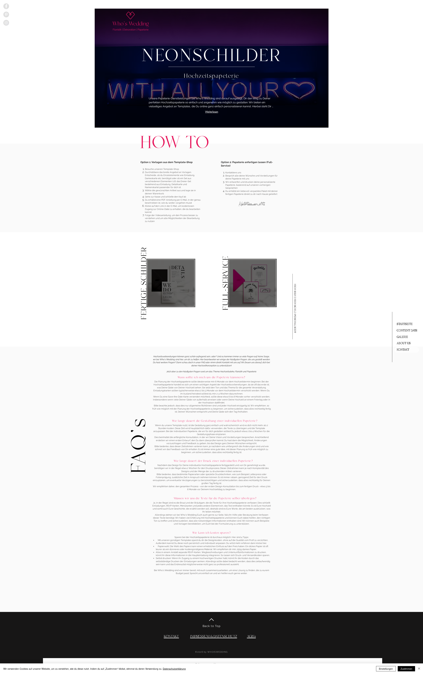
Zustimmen (406, 668)
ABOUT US (404, 343)
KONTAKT (403, 350)
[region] (171, 283)
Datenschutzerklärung (174, 668)
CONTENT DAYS (407, 330)
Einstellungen (386, 668)
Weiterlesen (211, 112)
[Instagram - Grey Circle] (6, 23)
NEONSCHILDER (211, 56)
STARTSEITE (405, 324)
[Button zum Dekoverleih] (171, 283)
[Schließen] (419, 668)
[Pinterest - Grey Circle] (6, 14)
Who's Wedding (130, 24)
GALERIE (402, 337)
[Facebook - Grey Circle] (6, 6)
